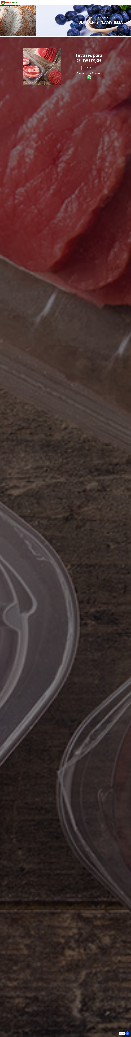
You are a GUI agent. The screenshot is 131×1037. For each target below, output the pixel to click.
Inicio (92, 3)
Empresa (99, 3)
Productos (108, 3)
